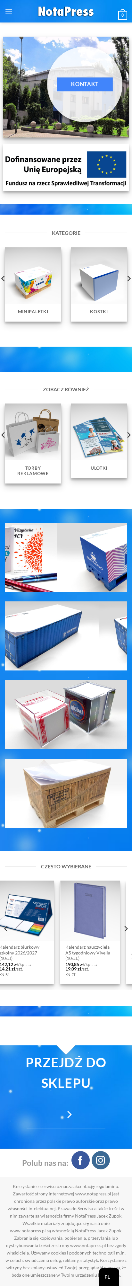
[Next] (125, 928)
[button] (8, 11)
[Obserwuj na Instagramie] (101, 1160)
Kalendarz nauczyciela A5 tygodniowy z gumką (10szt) (67, 953)
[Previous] (6, 928)
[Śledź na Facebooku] (80, 1160)
